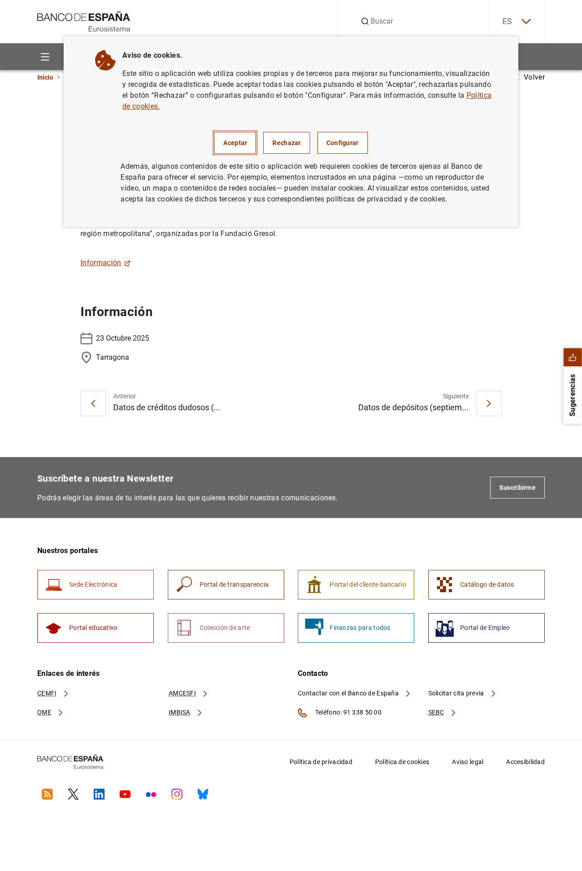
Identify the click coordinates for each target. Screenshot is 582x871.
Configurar (342, 142)
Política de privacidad (321, 761)
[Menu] (45, 56)
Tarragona (112, 357)
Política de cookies (402, 761)
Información (100, 262)
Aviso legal (467, 761)
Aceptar (235, 142)
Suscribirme (517, 487)
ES (507, 21)
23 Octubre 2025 (122, 338)
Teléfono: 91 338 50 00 (347, 712)
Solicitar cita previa (457, 693)
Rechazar (286, 142)
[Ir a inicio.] (83, 20)
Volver (534, 77)
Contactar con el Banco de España (349, 693)
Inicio (45, 77)
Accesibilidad (525, 761)
